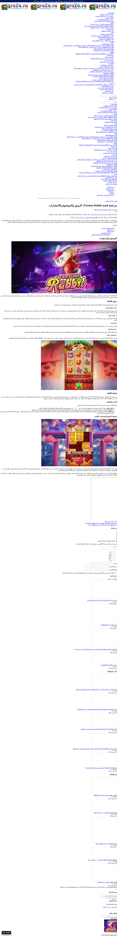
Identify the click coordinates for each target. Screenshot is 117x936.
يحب (110, 552)
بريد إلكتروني (113, 566)
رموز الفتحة (110, 229)
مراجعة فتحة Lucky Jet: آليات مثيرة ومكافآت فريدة (102, 525)
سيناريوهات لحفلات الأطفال (106, 84)
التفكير (112, 52)
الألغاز (112, 42)
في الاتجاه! (111, 187)
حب (110, 553)
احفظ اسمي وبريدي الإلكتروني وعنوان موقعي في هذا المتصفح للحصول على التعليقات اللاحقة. (88, 573)
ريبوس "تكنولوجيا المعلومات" (108, 665)
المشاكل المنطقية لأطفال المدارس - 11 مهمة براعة (102, 860)
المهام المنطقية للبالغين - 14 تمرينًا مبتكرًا (105, 812)
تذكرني (113, 899)
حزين (109, 558)
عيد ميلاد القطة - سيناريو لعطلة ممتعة (106, 843)
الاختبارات (111, 63)
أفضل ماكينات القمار (111, 201)
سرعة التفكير (88, 53)
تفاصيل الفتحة (110, 188)
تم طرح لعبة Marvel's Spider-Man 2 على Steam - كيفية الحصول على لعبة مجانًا (95, 748)
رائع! (110, 557)
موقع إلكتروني (113, 569)
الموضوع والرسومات (108, 228)
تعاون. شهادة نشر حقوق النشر (105, 195)
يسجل (99, 209)
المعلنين (111, 193)
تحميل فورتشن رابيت (88, 217)
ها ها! (109, 555)
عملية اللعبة (110, 231)
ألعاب (112, 32)
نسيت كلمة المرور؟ (111, 904)
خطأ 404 (111, 192)
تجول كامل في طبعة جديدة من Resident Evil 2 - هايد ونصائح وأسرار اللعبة (96, 689)
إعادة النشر (110, 13)
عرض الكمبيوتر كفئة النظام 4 (109, 625)
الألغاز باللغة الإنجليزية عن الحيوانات (107, 882)
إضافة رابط (113, 918)
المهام (112, 22)
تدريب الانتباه (106, 53)
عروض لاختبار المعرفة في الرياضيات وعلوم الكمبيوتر (102, 600)
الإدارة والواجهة (106, 233)
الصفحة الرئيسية (75, 198)
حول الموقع (110, 190)
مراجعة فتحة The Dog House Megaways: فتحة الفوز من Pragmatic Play (97, 709)
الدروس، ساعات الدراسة (81, 84)
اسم (115, 563)
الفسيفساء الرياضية (97, 53)
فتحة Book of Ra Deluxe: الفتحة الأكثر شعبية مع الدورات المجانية (99, 729)
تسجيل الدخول (113, 97)
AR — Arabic (6, 932)
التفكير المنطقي (79, 53)
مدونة (112, 83)
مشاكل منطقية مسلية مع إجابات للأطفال (105, 795)
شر (110, 560)
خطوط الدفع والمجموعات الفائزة (100, 234)
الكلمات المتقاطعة (108, 73)
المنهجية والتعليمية (93, 84)
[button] (116, 211)
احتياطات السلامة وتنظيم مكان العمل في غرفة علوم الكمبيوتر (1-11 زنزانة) (96, 649)
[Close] (116, 910)
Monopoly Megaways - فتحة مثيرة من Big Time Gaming (101, 523)
